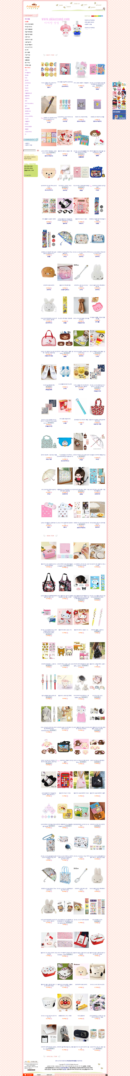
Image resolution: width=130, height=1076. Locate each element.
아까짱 (67, 1064)
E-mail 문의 (28, 175)
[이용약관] (79, 1060)
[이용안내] (63, 1060)
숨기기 (107, 1075)
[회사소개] (58, 1060)
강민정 (64, 1069)
